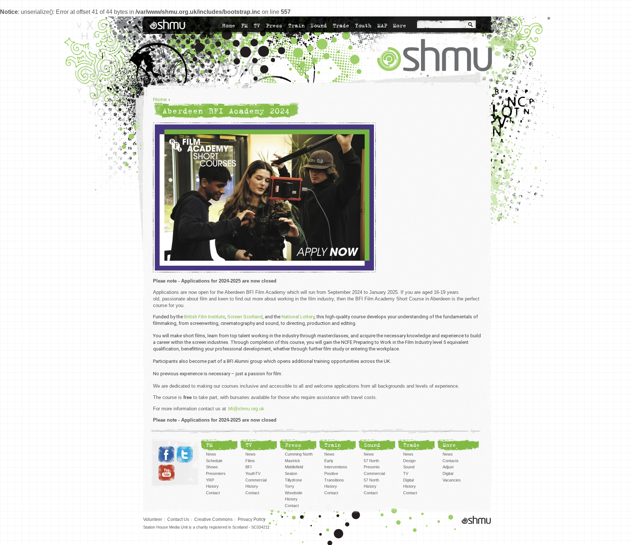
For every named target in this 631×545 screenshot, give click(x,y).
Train (296, 25)
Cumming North (299, 454)
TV (256, 25)
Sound (318, 25)
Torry (289, 486)
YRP (210, 480)
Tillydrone (293, 480)
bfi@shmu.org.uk (246, 408)
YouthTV (252, 473)
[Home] (167, 24)
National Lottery (298, 316)
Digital (408, 480)
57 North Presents (372, 463)
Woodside (293, 493)
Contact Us (178, 519)
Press (274, 25)
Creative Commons (213, 519)
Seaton (291, 473)
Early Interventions (335, 463)
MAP (382, 25)
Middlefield (294, 467)
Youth (363, 25)
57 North (371, 480)
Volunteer (152, 519)
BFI (248, 467)
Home (228, 25)
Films (250, 460)
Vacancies (452, 480)
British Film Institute (204, 316)
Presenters (216, 473)
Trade (341, 25)
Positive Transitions (334, 476)
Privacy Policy (251, 519)
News (211, 454)
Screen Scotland (245, 316)
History (212, 486)
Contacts (451, 460)
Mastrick (292, 460)
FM (244, 25)
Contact (213, 493)
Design (409, 460)
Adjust (448, 467)
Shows (212, 467)
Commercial (256, 480)
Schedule (214, 460)
